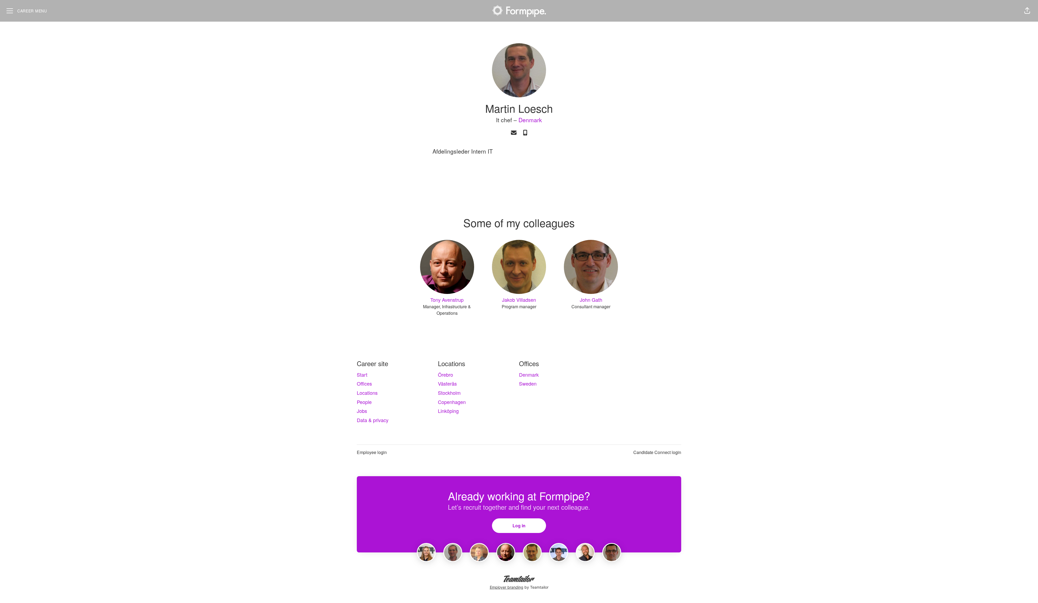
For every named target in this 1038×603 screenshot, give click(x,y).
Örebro (445, 374)
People (364, 401)
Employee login (372, 452)
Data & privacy (372, 419)
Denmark (530, 120)
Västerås (447, 383)
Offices (364, 383)
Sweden (528, 383)
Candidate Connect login (657, 452)
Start (362, 374)
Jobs (362, 410)
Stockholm (449, 392)
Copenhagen (452, 401)
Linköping (448, 410)
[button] (1027, 10)
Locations (367, 392)
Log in (519, 525)
